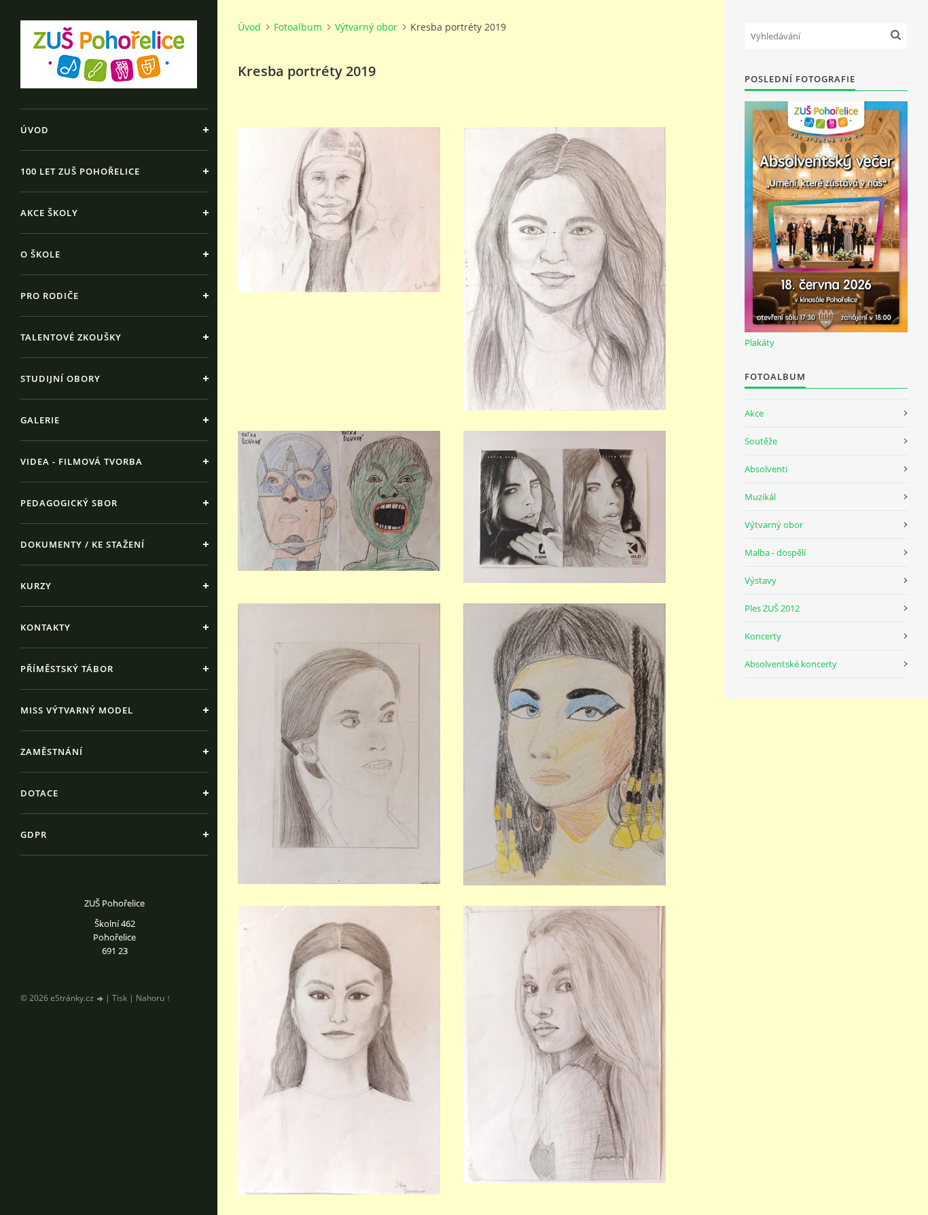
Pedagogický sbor (69, 503)
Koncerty (763, 636)
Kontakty (45, 627)
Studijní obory (60, 378)
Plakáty (759, 342)
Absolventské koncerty (791, 664)
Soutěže (761, 441)
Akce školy (49, 213)
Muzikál (760, 497)
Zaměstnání (51, 751)
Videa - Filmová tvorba (81, 461)
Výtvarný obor (366, 26)
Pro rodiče (49, 295)
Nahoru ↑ (153, 998)
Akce (754, 413)
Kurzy (36, 586)
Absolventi (766, 469)
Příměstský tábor (66, 669)
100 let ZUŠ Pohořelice (80, 171)
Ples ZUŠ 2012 (772, 608)
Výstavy (761, 580)
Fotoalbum (298, 26)
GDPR (33, 834)
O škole (40, 254)
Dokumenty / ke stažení (82, 544)
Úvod (34, 130)
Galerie (40, 420)
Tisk (119, 998)
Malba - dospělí (775, 552)
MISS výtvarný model (76, 710)
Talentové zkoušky (71, 337)
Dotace (39, 793)
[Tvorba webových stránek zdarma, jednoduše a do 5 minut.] (100, 998)
